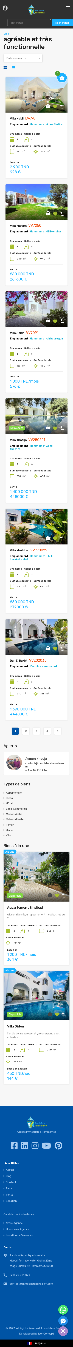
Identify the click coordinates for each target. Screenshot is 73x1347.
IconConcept (46, 1333)
